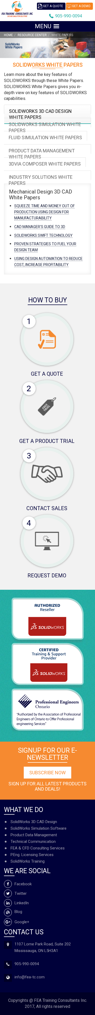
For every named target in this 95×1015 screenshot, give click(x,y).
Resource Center (32, 35)
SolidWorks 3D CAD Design (34, 821)
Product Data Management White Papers (42, 154)
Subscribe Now (47, 772)
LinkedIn (22, 903)
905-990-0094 (68, 15)
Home (8, 35)
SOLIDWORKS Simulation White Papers (45, 127)
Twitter (21, 893)
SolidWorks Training (28, 861)
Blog (18, 911)
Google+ (22, 922)
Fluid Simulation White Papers (45, 137)
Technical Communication (33, 841)
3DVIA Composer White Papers (45, 164)
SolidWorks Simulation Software (38, 828)
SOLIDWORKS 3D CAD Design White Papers (40, 114)
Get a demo (81, 6)
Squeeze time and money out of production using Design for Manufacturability (44, 212)
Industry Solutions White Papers (41, 180)
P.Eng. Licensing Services (32, 854)
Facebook (23, 884)
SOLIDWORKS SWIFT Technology (43, 235)
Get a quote (53, 6)
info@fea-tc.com (30, 977)
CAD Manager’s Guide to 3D (39, 227)
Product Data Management (34, 835)
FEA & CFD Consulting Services (38, 848)
